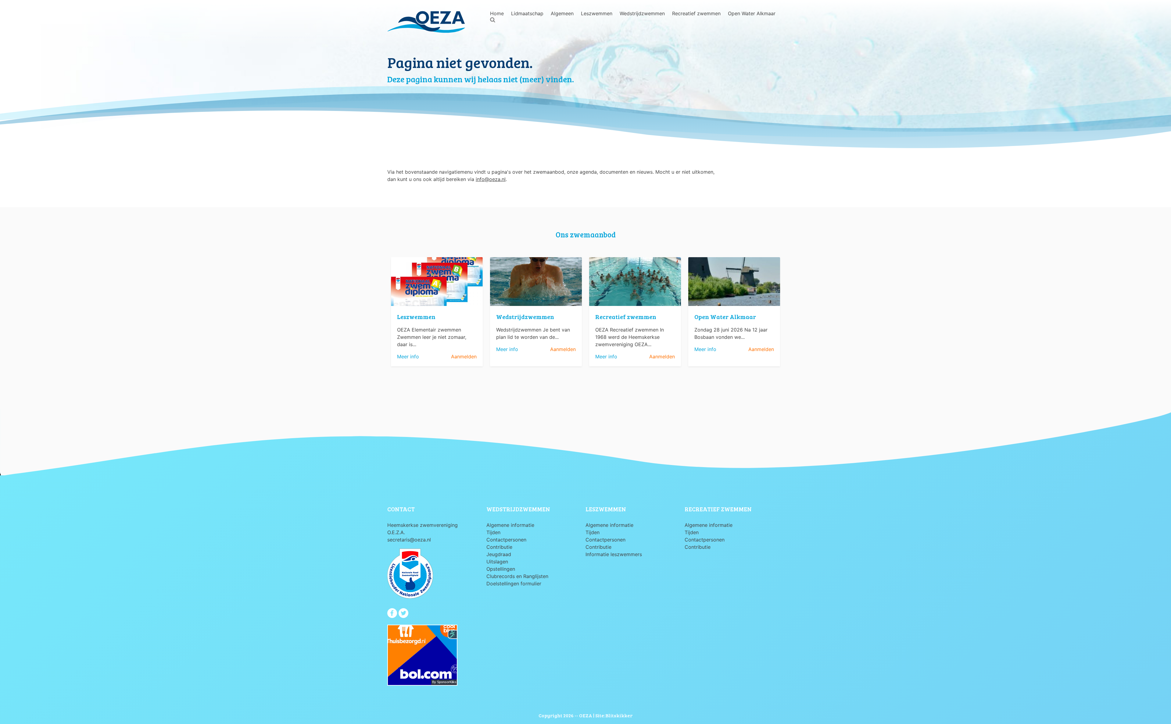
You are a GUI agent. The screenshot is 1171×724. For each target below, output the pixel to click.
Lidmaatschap (527, 13)
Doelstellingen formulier (513, 583)
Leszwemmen (596, 13)
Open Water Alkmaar (751, 13)
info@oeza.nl (491, 179)
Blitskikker (618, 715)
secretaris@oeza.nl (409, 540)
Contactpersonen (506, 540)
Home (497, 13)
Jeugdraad (498, 554)
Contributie (499, 547)
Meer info (408, 356)
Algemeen (562, 13)
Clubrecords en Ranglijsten (517, 576)
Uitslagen (497, 562)
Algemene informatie (510, 525)
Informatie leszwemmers (614, 554)
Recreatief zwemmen (696, 13)
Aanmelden (464, 356)
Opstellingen (500, 569)
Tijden (493, 532)
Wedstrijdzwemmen (642, 13)
